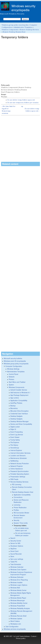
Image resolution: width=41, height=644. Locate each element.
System (11, 385)
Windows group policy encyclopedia (15, 25)
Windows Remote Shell (18, 616)
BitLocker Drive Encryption (19, 411)
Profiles (16, 510)
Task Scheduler (15, 564)
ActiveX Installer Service (18, 390)
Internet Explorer (16, 450)
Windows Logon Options (18, 585)
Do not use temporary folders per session (22, 103)
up (22, 106)
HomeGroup (14, 448)
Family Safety (15, 440)
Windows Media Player (18, 598)
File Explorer (14, 442)
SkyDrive (13, 548)
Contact (33, 636)
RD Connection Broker (21, 513)
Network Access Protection (19, 463)
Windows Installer (16, 582)
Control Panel (13, 374)
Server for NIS (15, 543)
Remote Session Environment (19, 516)
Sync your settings (16, 559)
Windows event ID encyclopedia (15, 361)
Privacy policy (20, 638)
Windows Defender (17, 577)
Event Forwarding (16, 432)
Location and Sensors (17, 455)
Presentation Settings (17, 476)
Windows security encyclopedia (23, 8)
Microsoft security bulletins (13, 358)
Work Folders (15, 621)
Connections (18, 497)
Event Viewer (14, 437)
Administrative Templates (23, 27)
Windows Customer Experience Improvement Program (21, 573)
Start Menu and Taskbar (17, 382)
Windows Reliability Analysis (20, 608)
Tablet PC (13, 562)
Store (12, 556)
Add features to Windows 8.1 (20, 392)
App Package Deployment (19, 395)
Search (12, 538)
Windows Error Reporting (19, 580)
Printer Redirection (20, 507)
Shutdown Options (16, 546)
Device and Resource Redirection (21, 501)
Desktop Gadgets (16, 416)
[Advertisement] (20, 61)
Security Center (15, 541)
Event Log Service (16, 434)
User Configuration (11, 626)
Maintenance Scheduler (18, 458)
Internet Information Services (20, 453)
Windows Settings (13, 369)
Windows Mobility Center (18, 603)
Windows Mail (15, 587)
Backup (13, 406)
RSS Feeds (14, 479)
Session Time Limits (21, 523)
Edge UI (13, 429)
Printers (11, 379)
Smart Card (14, 551)
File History (14, 445)
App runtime (14, 398)
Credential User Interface (19, 413)
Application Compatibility (18, 400)
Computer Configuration (13, 366)
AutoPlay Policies (16, 403)
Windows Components (10, 30)
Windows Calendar (16, 567)
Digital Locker (15, 427)
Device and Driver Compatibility (21, 424)
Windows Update (16, 618)
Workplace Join (15, 624)
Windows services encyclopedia (15, 629)
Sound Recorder (16, 554)
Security (16, 520)
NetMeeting (14, 461)
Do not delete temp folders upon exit (21, 100)
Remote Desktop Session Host (14, 32)
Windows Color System (18, 569)
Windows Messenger (17, 600)
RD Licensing (16, 484)
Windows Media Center (18, 590)
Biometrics (14, 408)
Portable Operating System (19, 474)
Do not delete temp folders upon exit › (32, 110)
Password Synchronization (19, 471)
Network (11, 377)
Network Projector (16, 466)
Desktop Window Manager (19, 421)
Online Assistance (16, 469)
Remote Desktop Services (29, 30)
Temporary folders (20, 525)
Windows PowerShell (17, 606)
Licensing (17, 505)
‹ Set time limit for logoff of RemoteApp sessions (8, 109)
